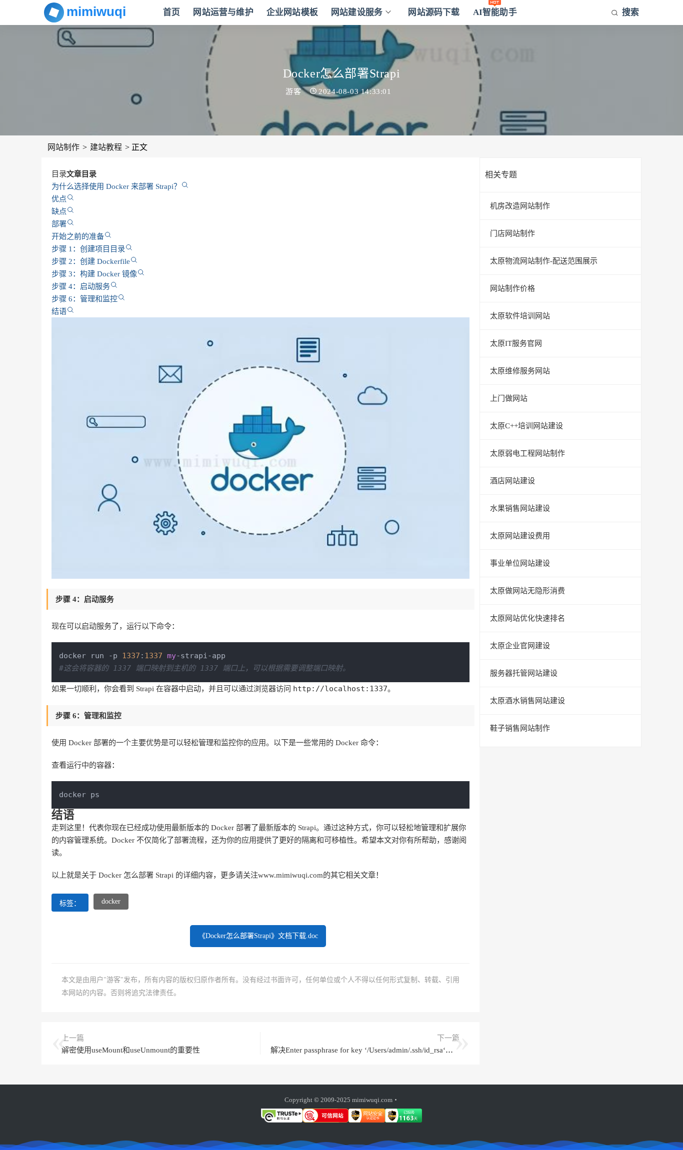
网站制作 (64, 147)
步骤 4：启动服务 (81, 286)
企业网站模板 (292, 12)
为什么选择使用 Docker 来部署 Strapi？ (116, 186)
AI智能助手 (495, 12)
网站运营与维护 (223, 12)
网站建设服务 (356, 12)
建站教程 (106, 147)
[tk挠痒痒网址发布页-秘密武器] (88, 12)
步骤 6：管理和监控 (85, 298)
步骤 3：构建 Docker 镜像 (94, 273)
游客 (293, 91)
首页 (171, 12)
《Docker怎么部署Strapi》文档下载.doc (258, 936)
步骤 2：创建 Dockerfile (91, 261)
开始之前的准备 (78, 236)
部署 (59, 223)
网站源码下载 (434, 12)
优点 (59, 198)
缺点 (59, 211)
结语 (59, 311)
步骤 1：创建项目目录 (88, 248)
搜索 (630, 12)
